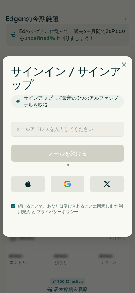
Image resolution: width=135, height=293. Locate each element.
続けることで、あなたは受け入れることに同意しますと (70, 208)
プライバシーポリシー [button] (57, 211)
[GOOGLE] (67, 184)
